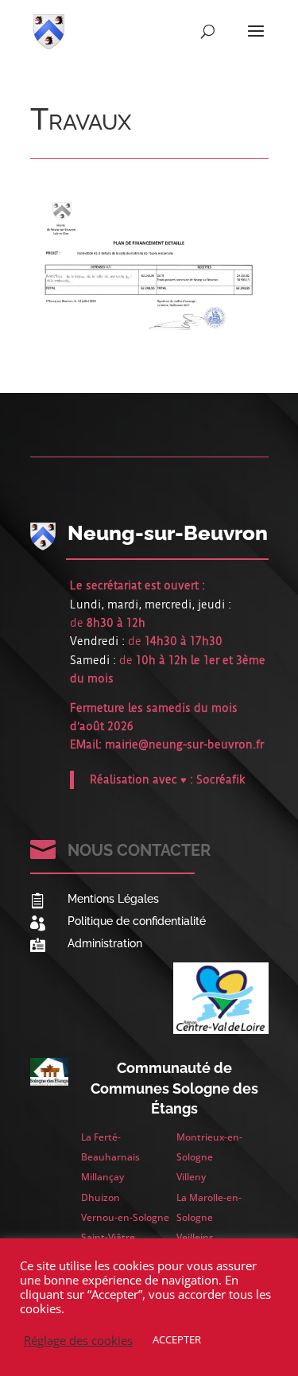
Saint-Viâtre (108, 1237)
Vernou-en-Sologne (125, 1217)
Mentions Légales (113, 898)
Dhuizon (100, 1197)
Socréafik (221, 779)
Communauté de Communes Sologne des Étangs (174, 1087)
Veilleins (195, 1237)
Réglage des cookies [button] (78, 1340)
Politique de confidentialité (137, 921)
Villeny (191, 1177)
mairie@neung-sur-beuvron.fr (184, 744)
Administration (105, 943)
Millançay (102, 1177)
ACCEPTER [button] (177, 1339)
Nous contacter (139, 850)
